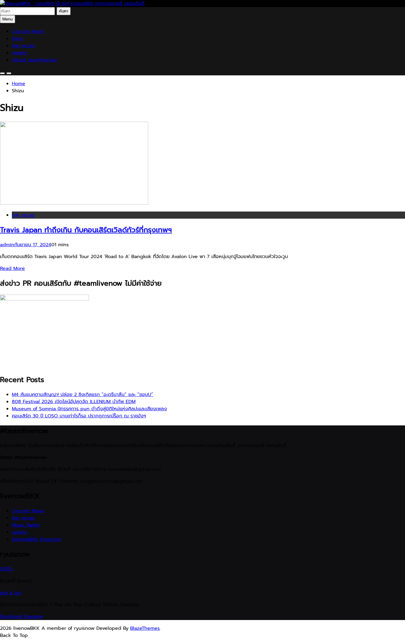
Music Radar (26, 525)
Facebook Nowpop (21, 616)
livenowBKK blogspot (36, 539)
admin (7, 244)
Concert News (28, 31)
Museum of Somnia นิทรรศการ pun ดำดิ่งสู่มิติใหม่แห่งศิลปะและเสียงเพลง (89, 408)
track (17, 38)
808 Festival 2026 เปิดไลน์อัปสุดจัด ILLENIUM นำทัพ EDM (73, 401)
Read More (12, 268)
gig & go (10, 592)
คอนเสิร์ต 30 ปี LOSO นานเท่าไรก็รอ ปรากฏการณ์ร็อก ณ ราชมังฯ (79, 415)
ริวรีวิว (6, 569)
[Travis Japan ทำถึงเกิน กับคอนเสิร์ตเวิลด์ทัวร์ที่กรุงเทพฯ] (74, 203)
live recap (23, 45)
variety (19, 52)
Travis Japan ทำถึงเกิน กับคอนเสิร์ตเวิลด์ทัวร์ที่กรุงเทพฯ (86, 230)
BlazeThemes (145, 628)
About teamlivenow (34, 59)
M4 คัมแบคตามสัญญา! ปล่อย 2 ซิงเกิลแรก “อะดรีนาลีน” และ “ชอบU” (82, 394)
